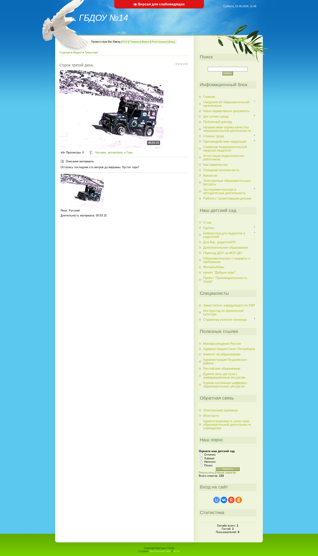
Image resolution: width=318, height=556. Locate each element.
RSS (125, 41)
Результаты (206, 472)
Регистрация (159, 41)
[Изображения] (82, 190)
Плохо (208, 465)
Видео (145, 41)
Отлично (209, 454)
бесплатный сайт (160, 551)
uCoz (176, 551)
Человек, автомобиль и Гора (113, 152)
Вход (172, 41)
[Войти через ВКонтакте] (224, 500)
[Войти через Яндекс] (231, 500)
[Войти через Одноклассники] (238, 500)
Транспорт (91, 52)
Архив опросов (226, 472)
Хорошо (209, 458)
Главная (135, 41)
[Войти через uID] (216, 500)
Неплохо (209, 461)
